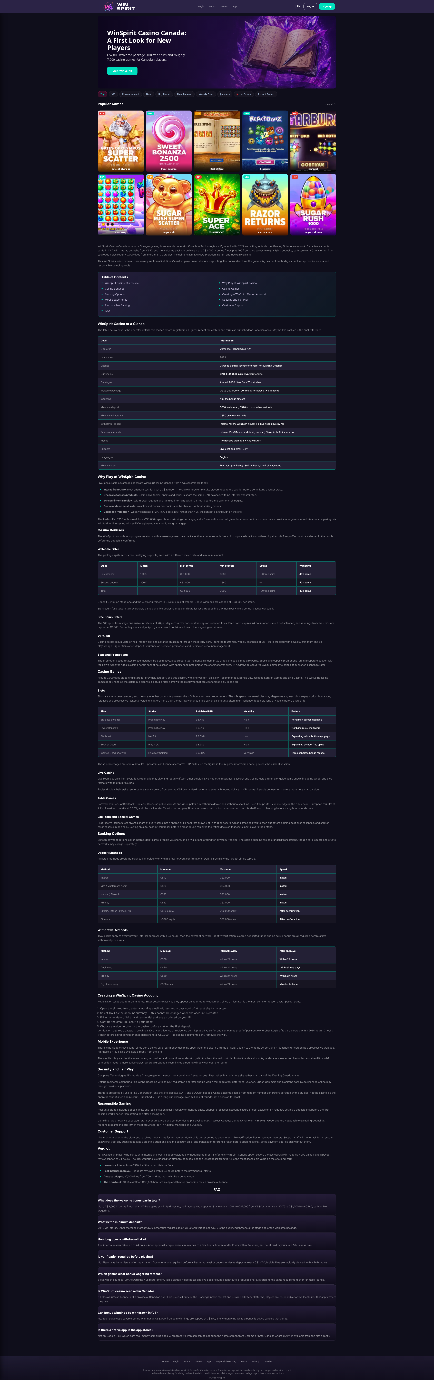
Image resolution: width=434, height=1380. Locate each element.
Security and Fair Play (235, 299)
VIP (113, 94)
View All (329, 104)
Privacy (255, 1361)
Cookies (268, 1361)
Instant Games (266, 94)
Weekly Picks (206, 94)
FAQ (107, 310)
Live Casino (245, 94)
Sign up (327, 6)
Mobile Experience (116, 299)
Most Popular (184, 94)
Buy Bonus (164, 94)
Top (102, 94)
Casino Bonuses (114, 288)
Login (201, 6)
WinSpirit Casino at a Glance (122, 283)
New (148, 94)
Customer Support (233, 305)
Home (165, 1361)
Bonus (212, 6)
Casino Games (231, 288)
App (235, 6)
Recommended (130, 94)
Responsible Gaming (117, 305)
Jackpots (225, 94)
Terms (244, 1361)
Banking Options (115, 294)
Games (224, 6)
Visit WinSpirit (122, 70)
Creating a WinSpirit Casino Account (244, 294)
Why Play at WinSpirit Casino (239, 283)
